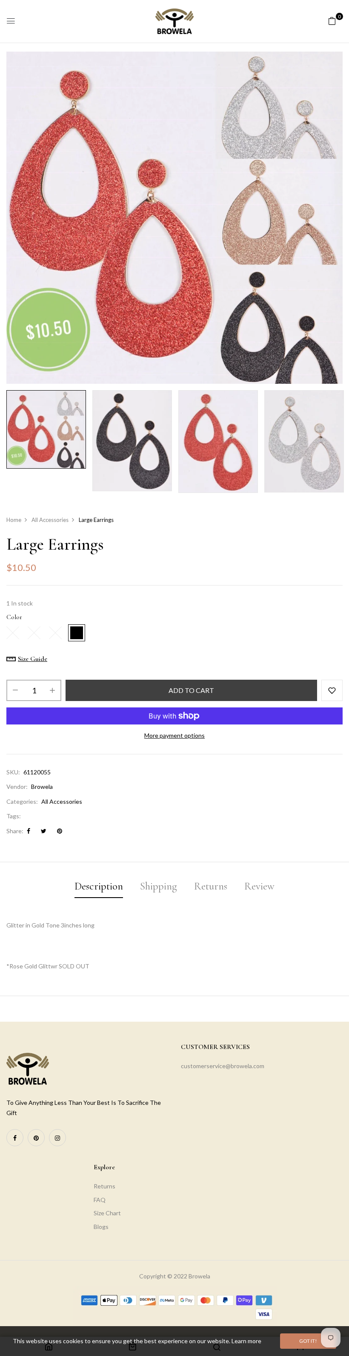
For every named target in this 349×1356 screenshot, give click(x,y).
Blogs (101, 1226)
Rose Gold (76, 632)
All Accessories (61, 801)
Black (34, 632)
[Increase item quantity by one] (52, 690)
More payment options (174, 735)
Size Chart (107, 1213)
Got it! (308, 1341)
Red (12, 632)
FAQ (100, 1199)
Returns (104, 1186)
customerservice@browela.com (222, 1065)
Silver (55, 632)
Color (14, 617)
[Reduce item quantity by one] (15, 690)
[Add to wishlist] (332, 690)
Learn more (246, 1340)
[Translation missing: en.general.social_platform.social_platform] (14, 1137)
